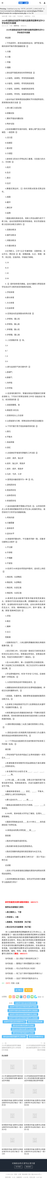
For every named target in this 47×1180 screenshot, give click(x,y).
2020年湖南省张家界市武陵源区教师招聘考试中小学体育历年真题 (35, 1048)
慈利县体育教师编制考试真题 (23, 1033)
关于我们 (18, 1167)
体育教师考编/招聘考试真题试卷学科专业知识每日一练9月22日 (34, 1152)
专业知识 (20, 16)
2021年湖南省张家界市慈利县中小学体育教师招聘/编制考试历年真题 (12, 1078)
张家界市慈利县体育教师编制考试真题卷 (23, 1018)
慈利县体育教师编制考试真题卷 (14, 1037)
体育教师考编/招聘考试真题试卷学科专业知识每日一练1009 (12, 1152)
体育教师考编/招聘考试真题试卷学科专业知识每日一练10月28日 (34, 1103)
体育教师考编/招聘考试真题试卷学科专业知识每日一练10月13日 (34, 1127)
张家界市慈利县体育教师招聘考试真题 (23, 1007)
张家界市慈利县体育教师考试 (14, 1022)
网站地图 (24, 1174)
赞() (20, 990)
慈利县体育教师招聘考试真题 (23, 1025)
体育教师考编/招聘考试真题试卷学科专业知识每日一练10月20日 (12, 1127)
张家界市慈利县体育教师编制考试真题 (23, 1014)
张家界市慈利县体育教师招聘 (25, 1003)
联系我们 (28, 1167)
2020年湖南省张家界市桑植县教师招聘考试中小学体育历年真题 (11, 1048)
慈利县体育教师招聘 (35, 1022)
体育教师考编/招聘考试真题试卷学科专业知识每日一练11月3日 (12, 1103)
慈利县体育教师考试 (36, 1037)
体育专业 (27, 16)
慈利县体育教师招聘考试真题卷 (23, 1029)
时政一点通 (23, 3)
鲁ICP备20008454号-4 (34, 1174)
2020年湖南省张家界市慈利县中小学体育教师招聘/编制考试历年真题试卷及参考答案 (34, 1078)
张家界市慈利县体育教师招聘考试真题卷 (23, 1010)
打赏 (29, 990)
